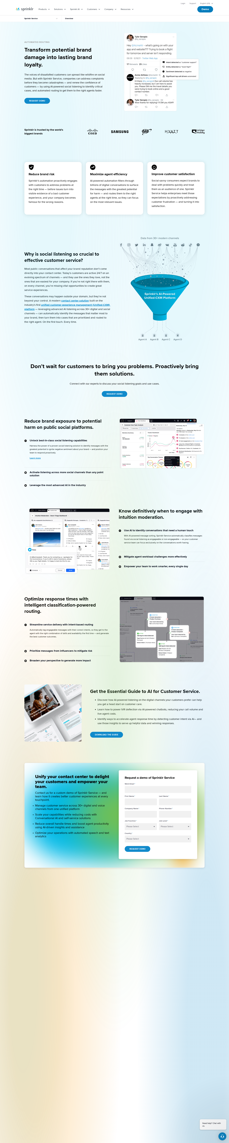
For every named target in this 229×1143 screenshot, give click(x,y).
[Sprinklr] (24, 9)
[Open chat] (222, 1136)
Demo (205, 9)
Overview (69, 18)
